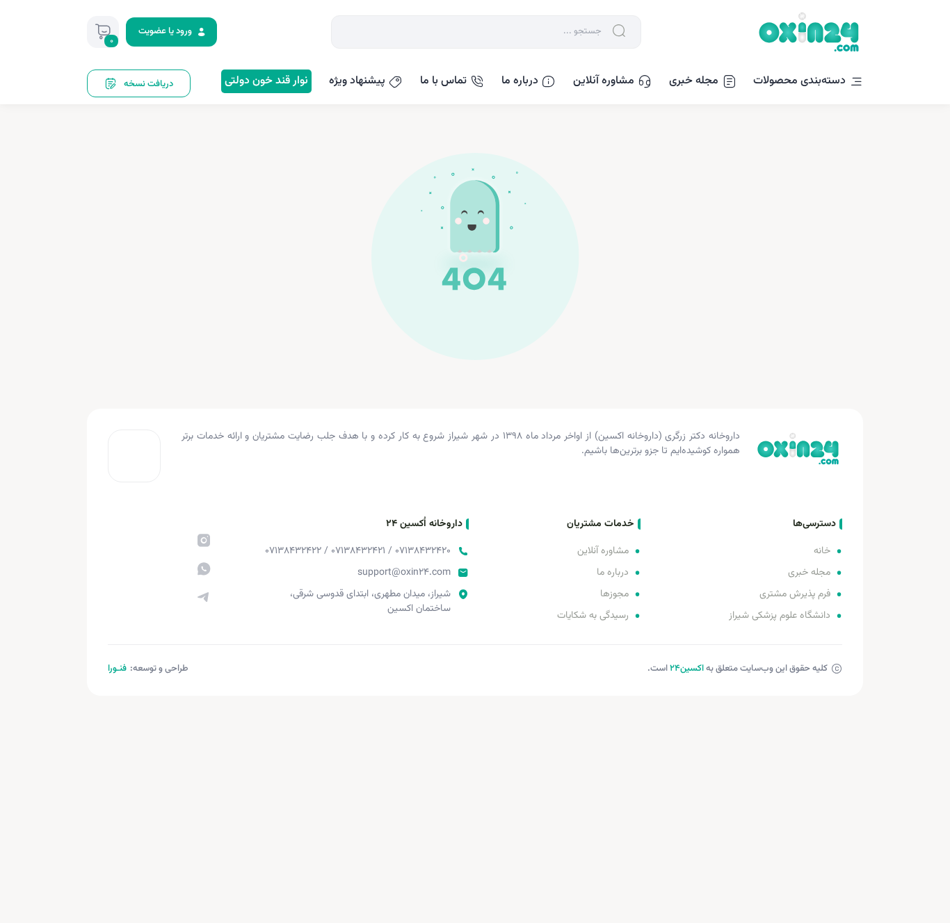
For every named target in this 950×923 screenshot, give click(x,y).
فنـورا (117, 668)
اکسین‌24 (687, 668)
